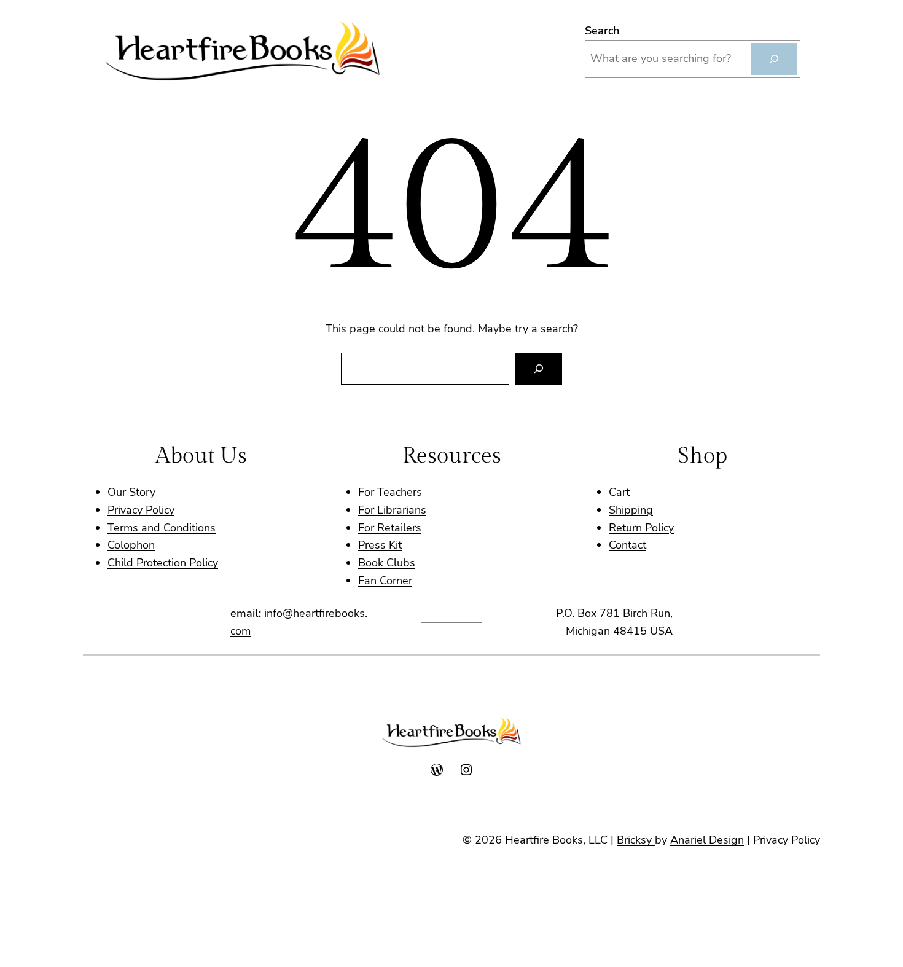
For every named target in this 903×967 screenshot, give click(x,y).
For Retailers (389, 527)
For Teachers (390, 492)
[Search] (774, 59)
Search (602, 30)
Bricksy (636, 839)
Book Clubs (386, 562)
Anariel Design (707, 839)
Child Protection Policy (163, 562)
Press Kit (380, 545)
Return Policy (641, 527)
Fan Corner (385, 580)
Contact (627, 545)
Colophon (131, 545)
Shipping (631, 510)
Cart (619, 492)
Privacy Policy (141, 510)
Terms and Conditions (162, 527)
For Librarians (392, 510)
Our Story (131, 492)
